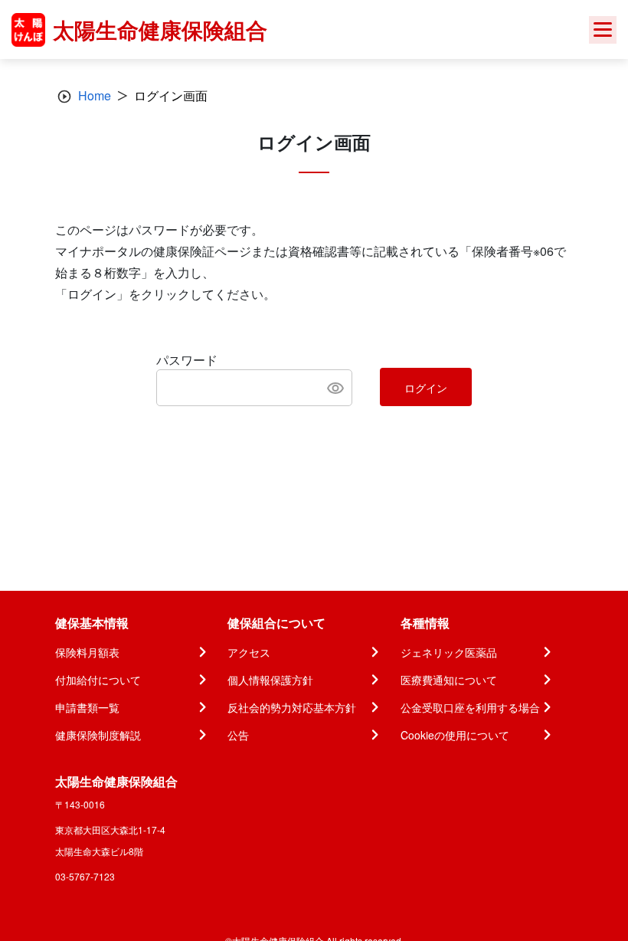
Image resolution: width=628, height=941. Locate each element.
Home (94, 95)
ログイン (425, 387)
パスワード (187, 360)
